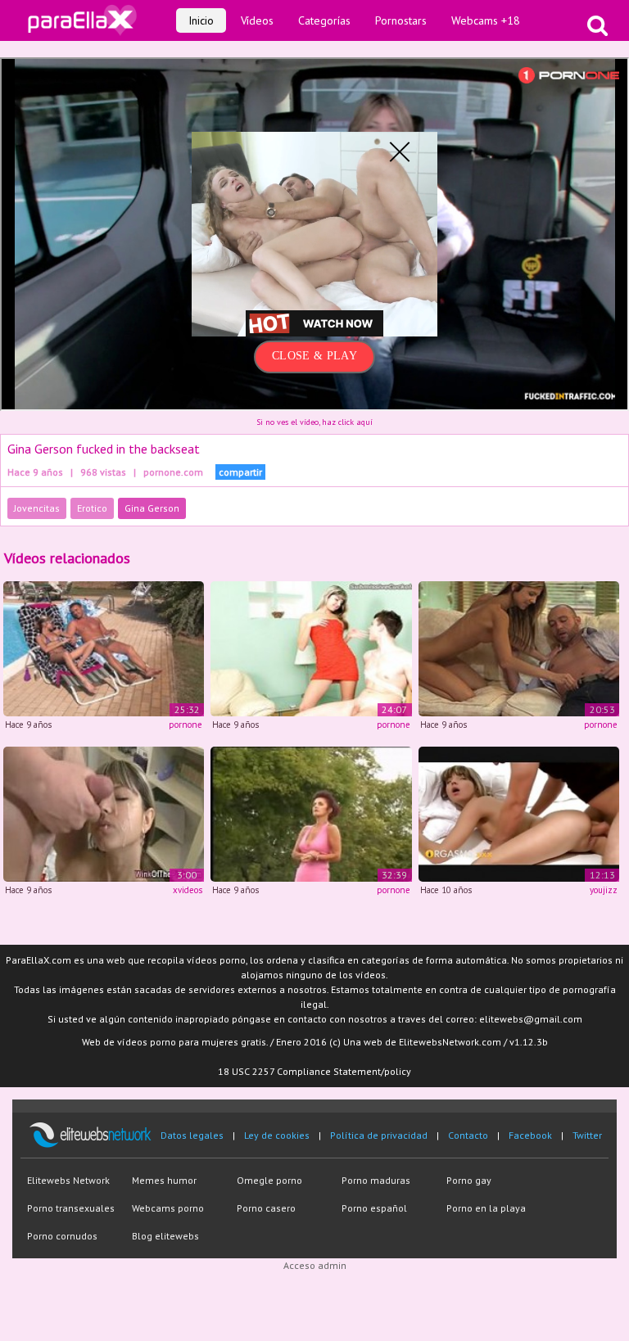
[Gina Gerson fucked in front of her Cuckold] (310, 648)
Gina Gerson (151, 508)
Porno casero (266, 1208)
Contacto (468, 1135)
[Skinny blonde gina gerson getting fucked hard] (519, 648)
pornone (185, 724)
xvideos (187, 890)
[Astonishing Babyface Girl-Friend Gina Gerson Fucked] (103, 812)
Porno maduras (376, 1180)
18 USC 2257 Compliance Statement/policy (314, 1071)
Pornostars (401, 20)
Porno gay (468, 1180)
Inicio (201, 20)
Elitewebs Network (68, 1180)
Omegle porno (269, 1180)
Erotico (92, 508)
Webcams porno (168, 1208)
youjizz (604, 890)
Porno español (374, 1208)
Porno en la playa (486, 1208)
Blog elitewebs (165, 1236)
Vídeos (257, 20)
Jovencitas (37, 508)
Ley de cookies (277, 1135)
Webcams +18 (485, 20)
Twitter (587, 1135)
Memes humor (164, 1180)
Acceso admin (314, 1265)
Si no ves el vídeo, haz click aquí (314, 422)
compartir (240, 472)
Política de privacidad (379, 1135)
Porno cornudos (62, 1236)
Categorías (324, 20)
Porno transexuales (71, 1208)
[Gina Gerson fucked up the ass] (103, 648)
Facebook (530, 1135)
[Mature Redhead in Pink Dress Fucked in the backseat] (310, 812)
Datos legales (192, 1135)
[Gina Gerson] (519, 812)
